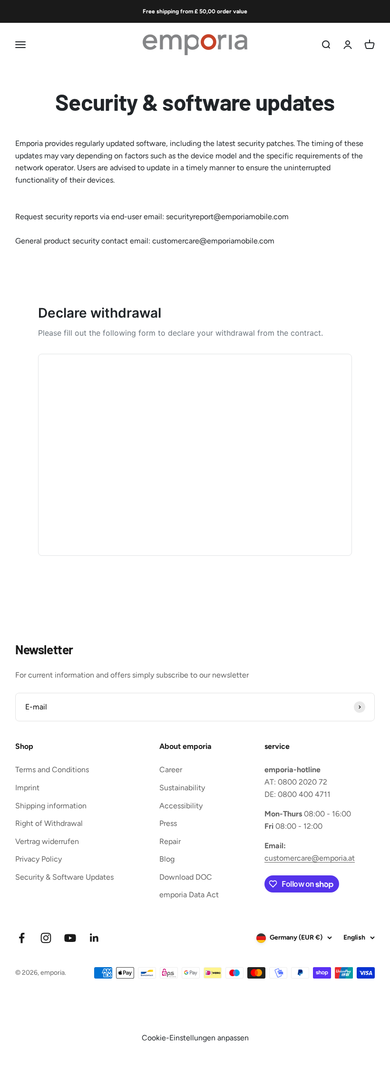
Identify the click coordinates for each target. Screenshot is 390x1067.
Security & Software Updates (64, 877)
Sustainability (182, 787)
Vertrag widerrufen (47, 841)
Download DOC (185, 877)
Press (168, 823)
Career (170, 769)
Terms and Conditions (52, 769)
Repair (170, 841)
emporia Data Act (189, 894)
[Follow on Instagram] (45, 937)
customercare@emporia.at (309, 858)
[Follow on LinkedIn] (94, 937)
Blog (167, 858)
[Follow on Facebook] (21, 937)
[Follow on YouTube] (70, 937)
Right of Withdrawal (49, 823)
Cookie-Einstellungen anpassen (195, 1037)
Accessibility (181, 805)
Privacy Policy (38, 858)
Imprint (27, 787)
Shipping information (51, 805)
